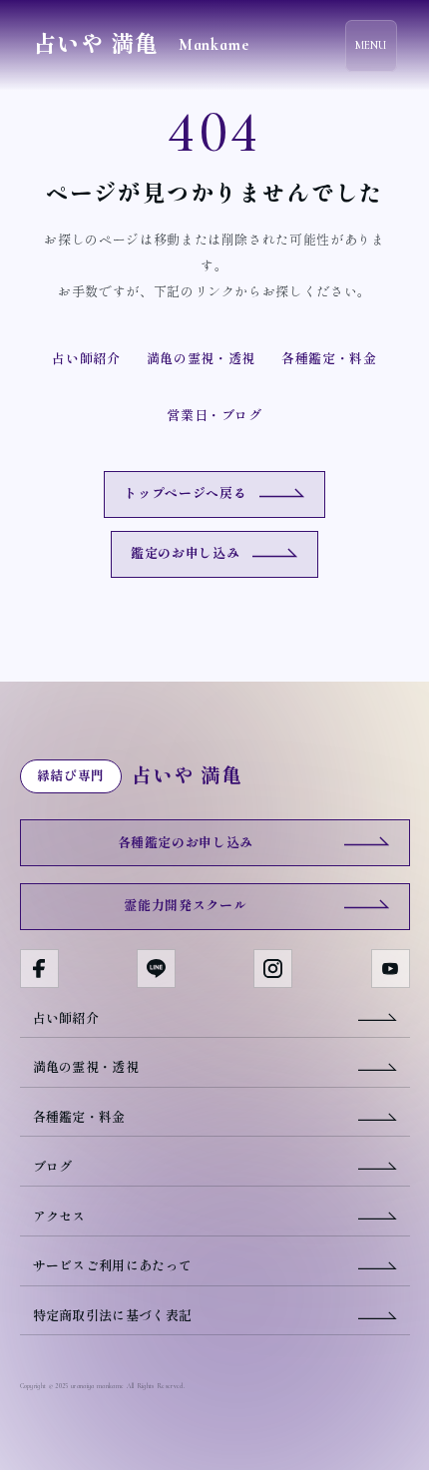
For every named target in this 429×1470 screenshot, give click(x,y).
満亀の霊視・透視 (201, 359)
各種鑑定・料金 (329, 359)
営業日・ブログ (214, 416)
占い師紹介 (86, 359)
